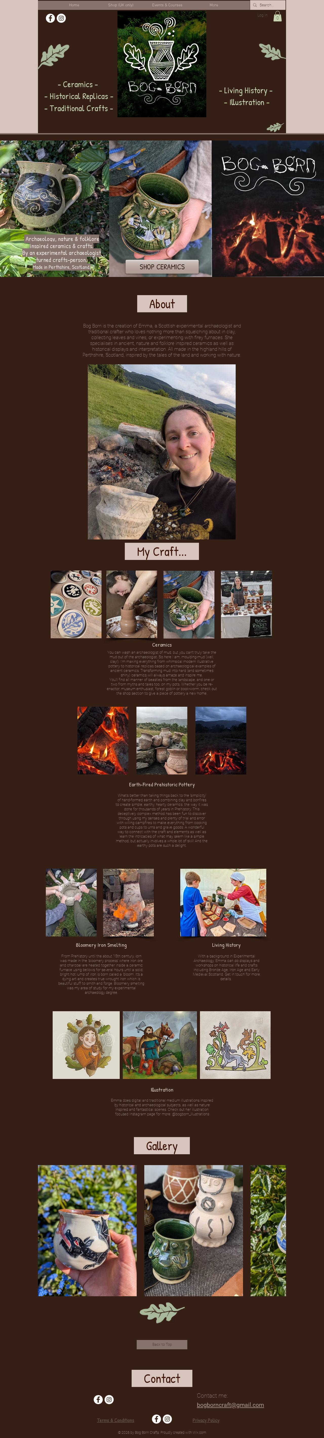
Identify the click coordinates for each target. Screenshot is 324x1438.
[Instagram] (61, 18)
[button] (277, 16)
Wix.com (199, 1432)
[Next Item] (277, 1231)
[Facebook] (50, 18)
